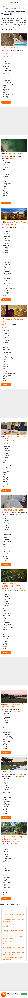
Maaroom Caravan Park (15, 436)
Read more (6, 102)
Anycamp (3, 6)
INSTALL (23, 994)
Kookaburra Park (13, 47)
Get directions (9, 53)
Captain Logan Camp (14, 154)
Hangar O (8, 771)
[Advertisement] (14, 121)
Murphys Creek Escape (14, 510)
